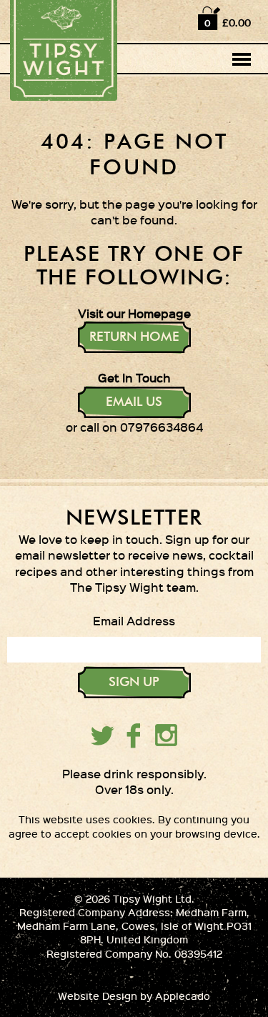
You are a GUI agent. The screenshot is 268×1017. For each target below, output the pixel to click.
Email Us (134, 402)
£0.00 (236, 22)
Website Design (97, 996)
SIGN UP (134, 682)
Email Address (134, 620)
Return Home (134, 337)
